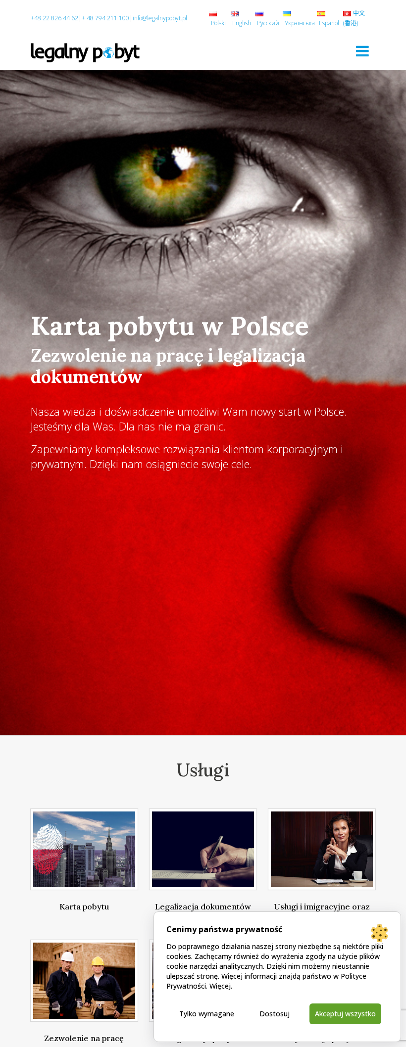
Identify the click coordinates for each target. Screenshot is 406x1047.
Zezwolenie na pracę (84, 1038)
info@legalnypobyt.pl (160, 18)
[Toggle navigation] (362, 51)
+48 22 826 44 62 (54, 18)
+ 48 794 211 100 (105, 18)
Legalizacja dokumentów (203, 906)
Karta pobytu (84, 906)
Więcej (220, 986)
